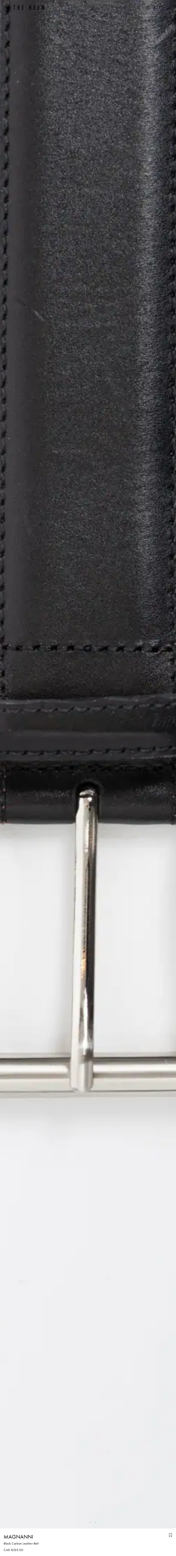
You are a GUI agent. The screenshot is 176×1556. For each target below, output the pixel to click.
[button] (82, 1522)
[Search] (148, 8)
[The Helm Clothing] (24, 8)
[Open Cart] (161, 8)
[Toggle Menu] (168, 8)
